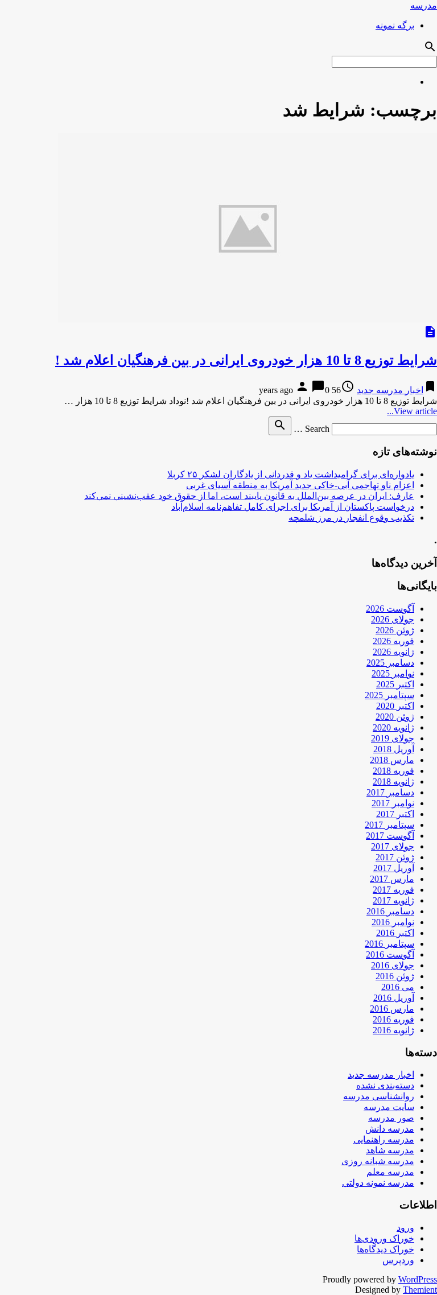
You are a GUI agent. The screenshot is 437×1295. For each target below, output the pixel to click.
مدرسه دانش (389, 1128)
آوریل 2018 (393, 749)
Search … (311, 429)
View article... (412, 411)
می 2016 (397, 987)
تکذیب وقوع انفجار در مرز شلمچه (351, 517)
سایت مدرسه (389, 1107)
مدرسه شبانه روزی (377, 1161)
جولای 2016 (392, 965)
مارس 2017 (392, 879)
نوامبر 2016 (393, 922)
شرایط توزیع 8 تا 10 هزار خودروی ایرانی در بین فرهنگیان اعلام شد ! (246, 360)
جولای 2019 (392, 738)
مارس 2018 (392, 760)
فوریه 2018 (393, 771)
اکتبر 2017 (395, 814)
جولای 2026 (392, 619)
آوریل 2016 (393, 998)
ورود (405, 1227)
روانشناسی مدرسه (378, 1096)
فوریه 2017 (393, 889)
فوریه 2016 (393, 1019)
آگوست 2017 (390, 835)
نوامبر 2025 (393, 673)
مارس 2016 (392, 1008)
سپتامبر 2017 (389, 825)
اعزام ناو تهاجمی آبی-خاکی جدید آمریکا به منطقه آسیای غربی (300, 485)
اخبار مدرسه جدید (390, 390)
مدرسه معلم (390, 1172)
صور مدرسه (391, 1118)
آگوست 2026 (390, 608)
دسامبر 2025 (390, 662)
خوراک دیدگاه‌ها (385, 1249)
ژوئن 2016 (395, 976)
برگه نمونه (395, 25)
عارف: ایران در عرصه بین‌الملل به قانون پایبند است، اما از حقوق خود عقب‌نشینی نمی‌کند (249, 496)
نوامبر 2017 (393, 803)
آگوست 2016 (390, 954)
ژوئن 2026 (395, 630)
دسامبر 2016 (390, 911)
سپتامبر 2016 (389, 943)
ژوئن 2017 (395, 857)
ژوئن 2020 (395, 716)
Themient (420, 1289)
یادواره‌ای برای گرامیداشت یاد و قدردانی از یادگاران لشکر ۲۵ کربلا (290, 474)
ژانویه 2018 (393, 781)
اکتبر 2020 (395, 706)
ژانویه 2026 (393, 652)
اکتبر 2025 (395, 684)
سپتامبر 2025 (389, 695)
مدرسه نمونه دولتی (378, 1182)
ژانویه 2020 (393, 727)
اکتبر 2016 (395, 933)
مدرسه (423, 5)
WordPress (417, 1279)
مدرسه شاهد (390, 1150)
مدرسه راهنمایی (383, 1139)
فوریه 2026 (393, 641)
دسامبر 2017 (390, 792)
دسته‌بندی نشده (385, 1085)
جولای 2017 (392, 846)
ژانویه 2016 (393, 1030)
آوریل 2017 (393, 868)
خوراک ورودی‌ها (384, 1238)
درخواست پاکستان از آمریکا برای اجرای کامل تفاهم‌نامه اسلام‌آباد (292, 507)
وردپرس (398, 1260)
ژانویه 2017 (393, 900)
